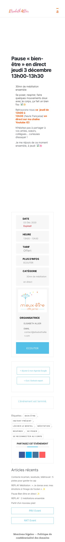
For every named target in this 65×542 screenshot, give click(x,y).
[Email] (42, 455)
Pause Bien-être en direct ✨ (25, 493)
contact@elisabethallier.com (35, 334)
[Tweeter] (29, 455)
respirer (18, 431)
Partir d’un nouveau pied (23, 503)
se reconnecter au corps (27, 436)
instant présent (22, 421)
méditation (43, 426)
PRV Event (35, 510)
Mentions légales (23, 534)
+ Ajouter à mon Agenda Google (33, 371)
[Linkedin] (35, 455)
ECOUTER (28, 262)
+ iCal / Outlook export (33, 380)
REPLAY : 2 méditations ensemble (27, 498)
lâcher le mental (23, 426)
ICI (27, 122)
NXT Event (30, 520)
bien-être (30, 416)
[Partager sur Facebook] (22, 455)
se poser (32, 431)
